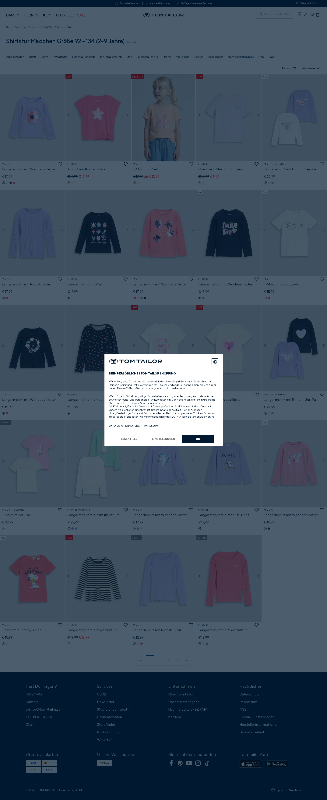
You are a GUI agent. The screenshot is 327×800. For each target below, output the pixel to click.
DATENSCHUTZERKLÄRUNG (124, 425)
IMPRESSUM (151, 425)
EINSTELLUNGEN (163, 438)
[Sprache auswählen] (215, 362)
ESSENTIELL (129, 438)
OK (198, 438)
